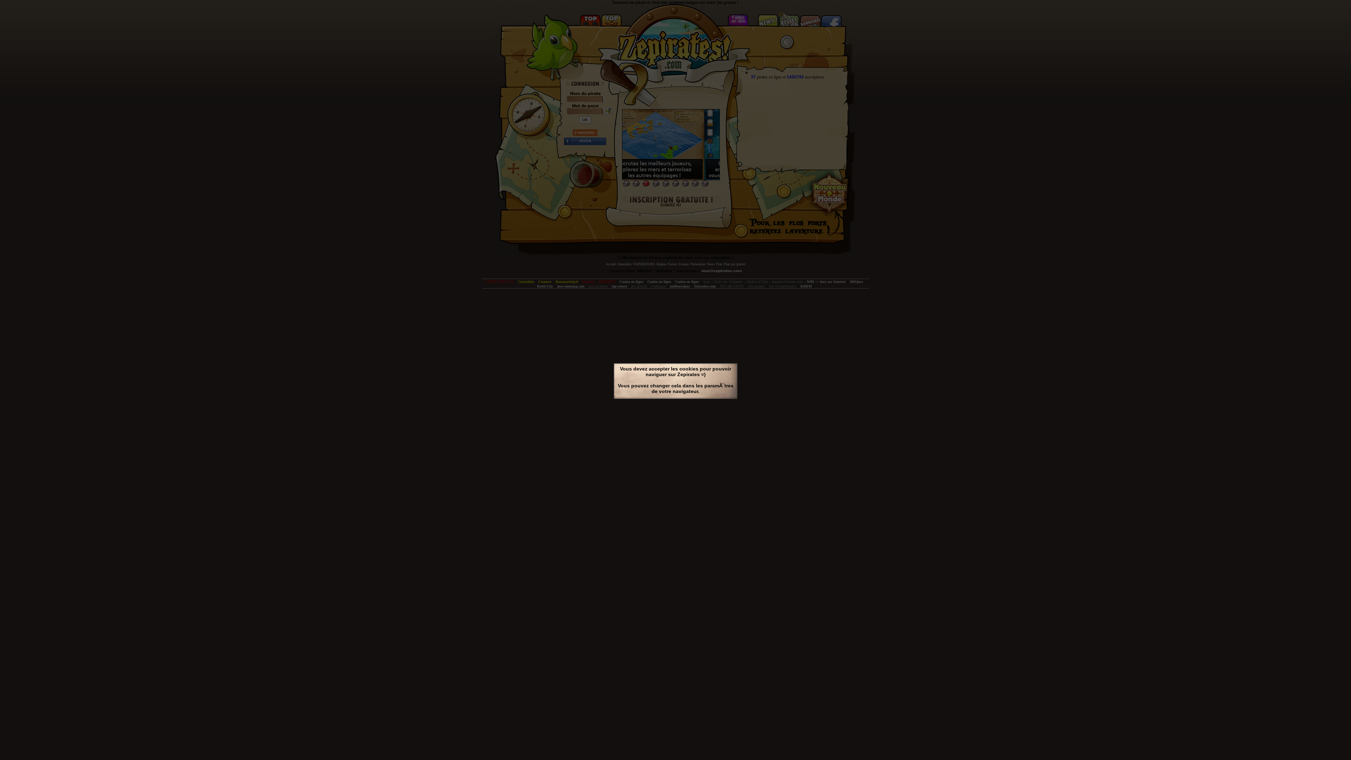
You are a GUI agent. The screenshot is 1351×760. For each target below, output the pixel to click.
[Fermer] (734, 402)
